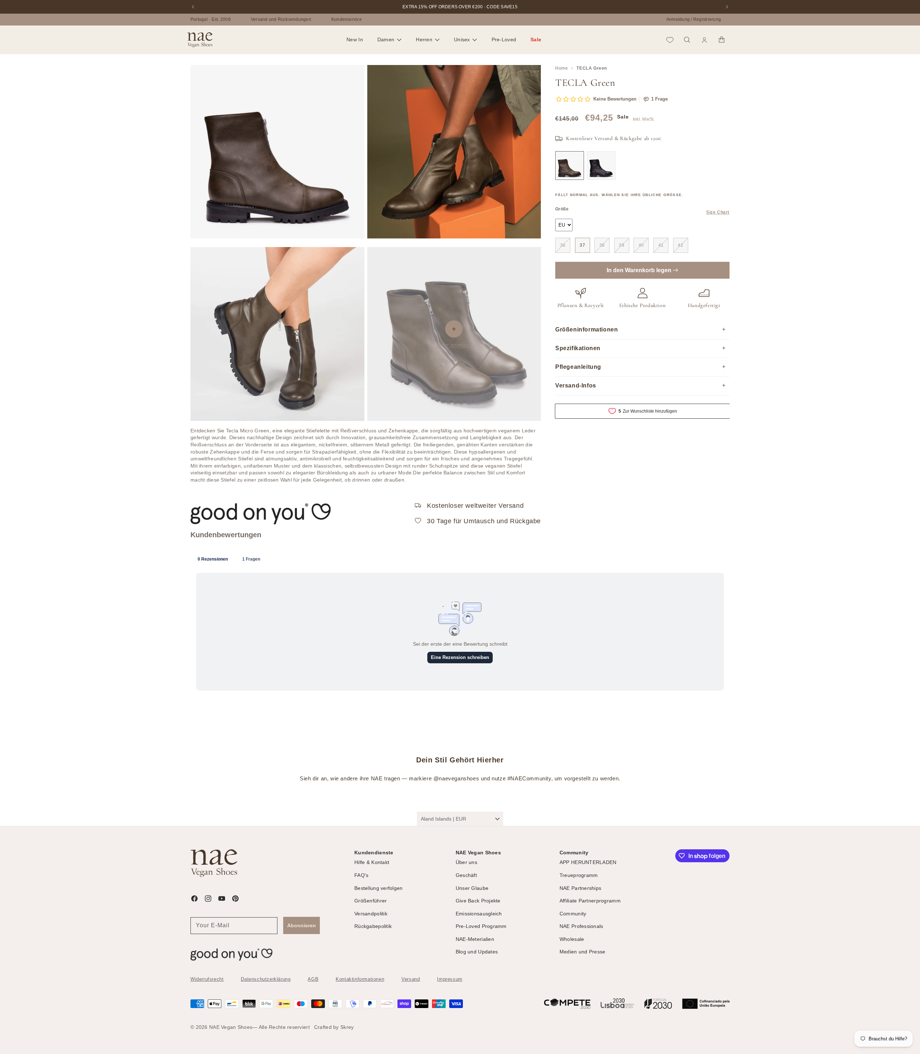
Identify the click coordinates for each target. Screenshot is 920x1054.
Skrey (347, 1027)
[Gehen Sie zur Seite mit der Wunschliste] (669, 39)
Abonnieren (301, 925)
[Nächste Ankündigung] (727, 7)
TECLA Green (591, 68)
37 (582, 245)
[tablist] (460, 559)
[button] (389, 39)
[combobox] (460, 819)
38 (602, 245)
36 (563, 245)
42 (680, 245)
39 (621, 245)
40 (641, 245)
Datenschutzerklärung (265, 979)
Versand (410, 979)
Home (561, 68)
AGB (313, 979)
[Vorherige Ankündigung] (193, 7)
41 (661, 245)
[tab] (213, 559)
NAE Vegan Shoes (230, 1027)
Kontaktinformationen (360, 979)
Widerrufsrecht (207, 979)
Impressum (449, 979)
